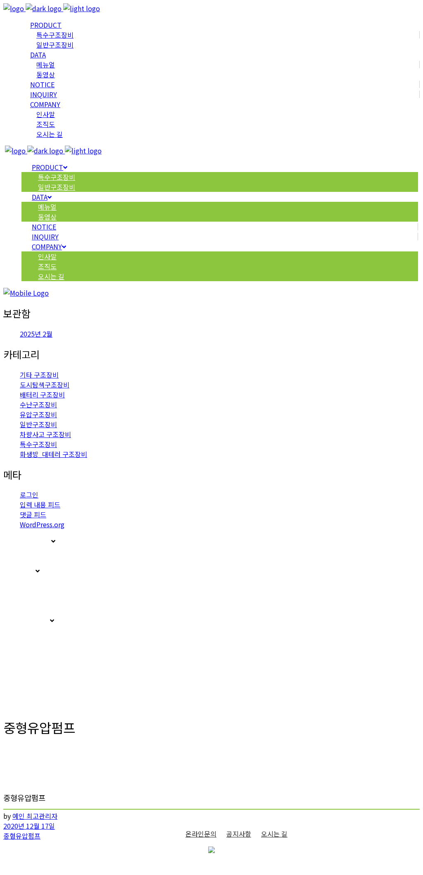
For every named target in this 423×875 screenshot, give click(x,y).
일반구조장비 (38, 424)
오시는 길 (274, 834)
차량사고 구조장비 (45, 434)
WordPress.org (42, 524)
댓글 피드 (33, 514)
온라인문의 (200, 834)
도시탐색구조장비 (44, 385)
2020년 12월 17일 (29, 826)
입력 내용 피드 (40, 504)
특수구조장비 (38, 444)
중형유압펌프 (21, 836)
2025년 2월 (36, 334)
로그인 (29, 495)
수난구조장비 (38, 404)
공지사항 (238, 834)
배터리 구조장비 (42, 394)
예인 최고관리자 (34, 816)
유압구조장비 (38, 414)
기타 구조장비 (39, 375)
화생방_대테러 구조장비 (53, 454)
